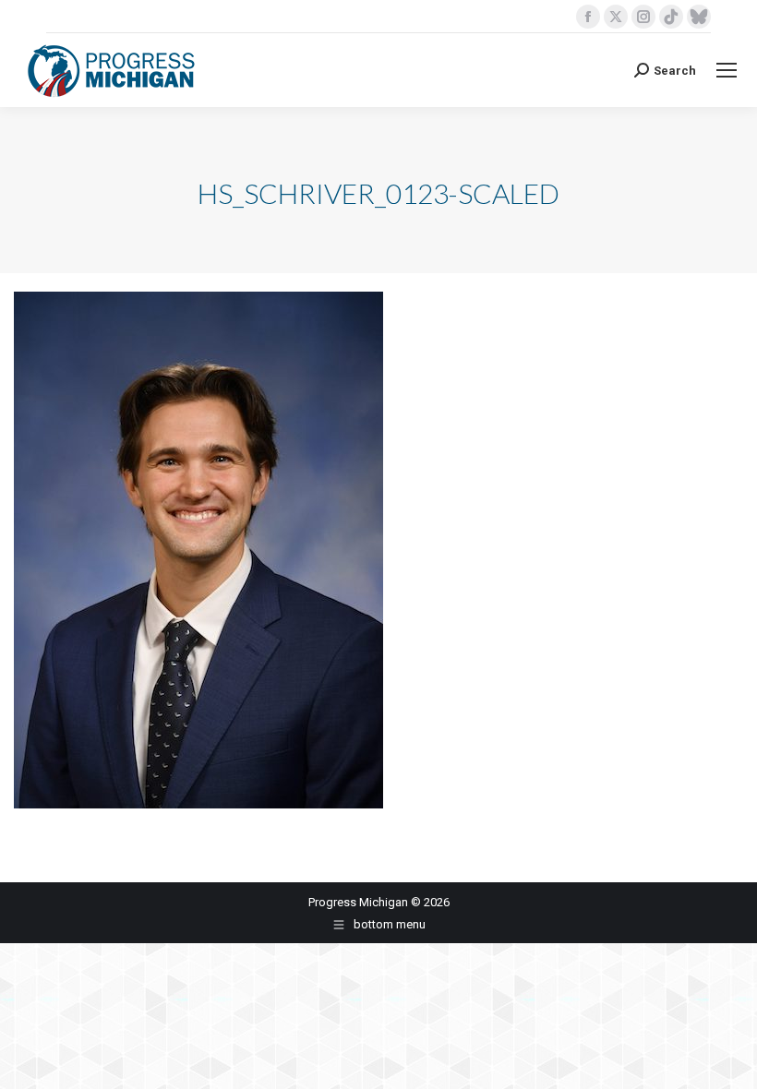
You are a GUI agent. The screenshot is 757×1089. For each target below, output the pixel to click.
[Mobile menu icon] (727, 70)
